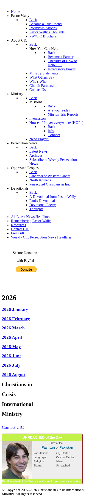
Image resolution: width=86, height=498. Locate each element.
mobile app (51, 481)
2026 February (16, 318)
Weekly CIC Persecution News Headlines (41, 237)
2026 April (12, 337)
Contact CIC (20, 229)
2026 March (13, 328)
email (40, 481)
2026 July (11, 365)
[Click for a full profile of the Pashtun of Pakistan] (17, 477)
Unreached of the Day (20, 481)
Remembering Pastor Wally (31, 221)
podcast (65, 481)
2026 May (11, 346)
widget (77, 481)
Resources (18, 225)
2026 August (13, 374)
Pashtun (48, 447)
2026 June (11, 355)
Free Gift (17, 233)
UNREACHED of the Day (42, 437)
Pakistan (66, 447)
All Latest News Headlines (30, 217)
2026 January (15, 309)
